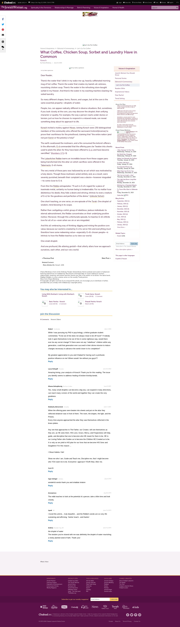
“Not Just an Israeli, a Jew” (125, 175)
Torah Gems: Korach (92, 294)
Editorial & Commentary (65, 48)
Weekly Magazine (52, 588)
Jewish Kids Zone (73, 588)
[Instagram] (139, 614)
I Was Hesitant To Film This (125, 150)
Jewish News (72, 584)
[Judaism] (9, 2)
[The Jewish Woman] (14, 7)
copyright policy (76, 282)
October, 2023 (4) (122, 214)
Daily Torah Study (91, 584)
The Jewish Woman (73, 582)
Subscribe (120, 195)
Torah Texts (115, 606)
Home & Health (118, 8)
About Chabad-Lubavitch (126, 580)
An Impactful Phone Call (124, 167)
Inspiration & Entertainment (54, 584)
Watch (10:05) (89, 304)
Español (118, 258)
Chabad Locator (123, 588)
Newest (53, 319)
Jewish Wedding (108, 582)
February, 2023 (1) (122, 222)
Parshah (106, 588)
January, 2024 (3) (122, 206)
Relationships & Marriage (64, 8)
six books (96, 275)
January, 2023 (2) (122, 224)
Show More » (121, 227)
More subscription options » (124, 249)
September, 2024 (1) (123, 201)
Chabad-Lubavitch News (126, 586)
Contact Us (137, 621)
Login (120, 2)
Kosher (106, 586)
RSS (87, 591)
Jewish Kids (136, 606)
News (95, 606)
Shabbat (106, 584)
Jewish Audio (108, 591)
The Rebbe (122, 582)
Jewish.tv (64, 606)
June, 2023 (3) (121, 217)
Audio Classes (85, 606)
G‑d (90, 150)
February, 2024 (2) (122, 203)
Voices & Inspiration (101, 8)
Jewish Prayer (108, 589)
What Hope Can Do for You (125, 171)
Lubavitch (76, 614)
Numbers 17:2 (58, 153)
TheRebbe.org (72, 593)
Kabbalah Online (72, 589)
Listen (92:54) (53, 304)
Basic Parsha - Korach (57, 302)
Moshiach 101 (72, 586)
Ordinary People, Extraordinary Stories (74, 272)
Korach (57, 265)
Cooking (105, 606)
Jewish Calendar (91, 582)
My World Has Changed (124, 154)
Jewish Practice (51, 580)
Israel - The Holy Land (74, 591)
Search (88, 588)
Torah (91, 616)
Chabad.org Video (73, 580)
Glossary (88, 589)
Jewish (103, 616)
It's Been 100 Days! (123, 162)
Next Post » (106, 258)
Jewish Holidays (108, 580)
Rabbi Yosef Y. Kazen (78, 616)
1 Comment (98, 296)
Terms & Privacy (127, 621)
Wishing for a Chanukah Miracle (126, 185)
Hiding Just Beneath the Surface (127, 158)
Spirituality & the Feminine (41, 8)
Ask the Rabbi (137, 2)
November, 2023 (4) (123, 211)
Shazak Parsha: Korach (93, 302)
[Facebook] (127, 614)
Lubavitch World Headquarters (109, 614)
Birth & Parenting (83, 8)
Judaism (96, 616)
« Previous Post (48, 258)
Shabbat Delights (45, 277)
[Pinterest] (135, 614)
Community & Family (52, 586)
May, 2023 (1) (121, 219)
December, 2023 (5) (123, 209)
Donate (164, 2)
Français (124, 258)
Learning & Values (52, 582)
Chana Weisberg (46, 63)
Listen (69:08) (89, 296)
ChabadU (75, 606)
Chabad (71, 614)
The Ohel (122, 584)
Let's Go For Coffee (84, 48)
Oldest (58, 319)
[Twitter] (131, 614)
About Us (117, 621)
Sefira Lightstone (48, 70)
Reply (50, 361)
